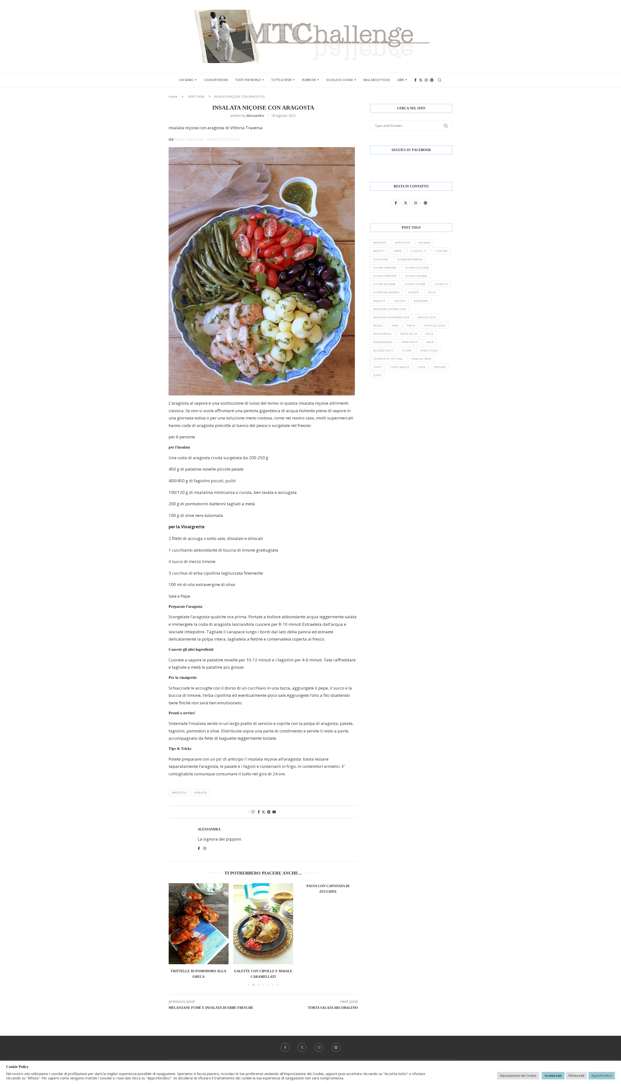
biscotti (379, 251)
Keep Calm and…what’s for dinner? (207, 139)
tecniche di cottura (387, 359)
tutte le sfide (281, 80)
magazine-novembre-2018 (391, 317)
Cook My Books (216, 80)
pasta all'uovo (435, 325)
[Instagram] (426, 80)
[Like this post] (253, 812)
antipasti (379, 242)
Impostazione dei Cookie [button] (518, 1075)
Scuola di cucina (339, 80)
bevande (425, 242)
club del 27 (418, 251)
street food (429, 350)
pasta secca (408, 334)
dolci (432, 292)
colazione (380, 259)
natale (378, 325)
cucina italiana (416, 276)
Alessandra (255, 115)
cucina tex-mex (414, 284)
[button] (175, 934)
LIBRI (400, 80)
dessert (413, 292)
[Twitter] (420, 80)
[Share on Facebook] (259, 812)
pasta (411, 325)
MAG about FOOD (376, 80)
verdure (440, 367)
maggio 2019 (427, 317)
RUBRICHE (309, 80)
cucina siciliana (384, 284)
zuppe (377, 375)
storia (406, 350)
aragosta (179, 792)
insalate (379, 301)
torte (377, 367)
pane (395, 325)
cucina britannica (410, 259)
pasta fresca (382, 334)
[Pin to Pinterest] (268, 812)
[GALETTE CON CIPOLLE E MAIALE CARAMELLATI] (263, 923)
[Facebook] (415, 80)
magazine (421, 301)
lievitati (400, 301)
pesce (429, 334)
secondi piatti (383, 350)
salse (430, 342)
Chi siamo (186, 80)
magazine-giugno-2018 (389, 309)
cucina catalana (417, 267)
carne (397, 251)
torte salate (399, 367)
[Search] (439, 80)
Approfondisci (601, 1075)
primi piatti (409, 342)
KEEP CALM (196, 96)
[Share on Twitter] (263, 812)
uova (421, 367)
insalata (200, 792)
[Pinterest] (431, 80)
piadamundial (383, 342)
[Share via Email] (274, 812)
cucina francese (384, 276)
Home (173, 96)
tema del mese (421, 359)
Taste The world (248, 80)
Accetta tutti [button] (553, 1075)
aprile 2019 (402, 242)
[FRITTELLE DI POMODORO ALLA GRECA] (199, 923)
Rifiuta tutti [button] (576, 1075)
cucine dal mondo (386, 292)
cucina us (441, 284)
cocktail (441, 251)
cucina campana (384, 267)
